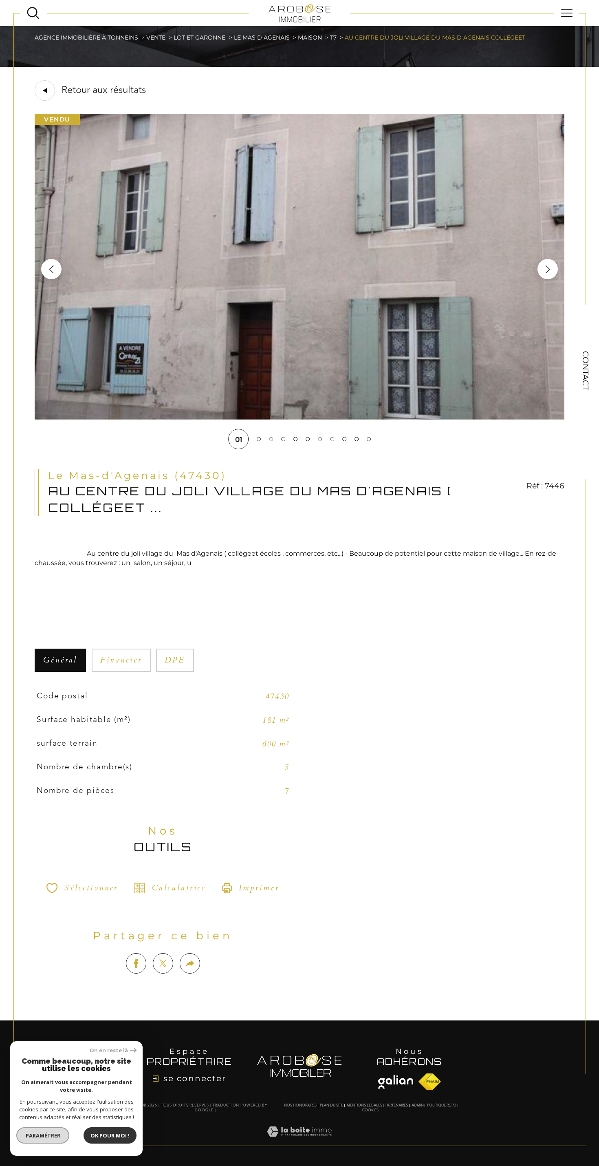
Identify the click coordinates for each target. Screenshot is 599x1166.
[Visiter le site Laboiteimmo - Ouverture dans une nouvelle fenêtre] (299, 1141)
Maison (310, 37)
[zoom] (299, 417)
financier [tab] (121, 660)
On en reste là (109, 1050)
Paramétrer (43, 1135)
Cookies (370, 1110)
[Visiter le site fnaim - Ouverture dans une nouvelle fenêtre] (395, 1082)
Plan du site (331, 1105)
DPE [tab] (175, 660)
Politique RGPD (441, 1105)
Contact (585, 370)
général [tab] (60, 660)
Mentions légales (364, 1105)
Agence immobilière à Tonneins (86, 37)
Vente (155, 37)
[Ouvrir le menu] (566, 13)
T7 (333, 37)
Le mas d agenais (262, 37)
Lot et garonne (199, 37)
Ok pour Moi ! (110, 1135)
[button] (547, 269)
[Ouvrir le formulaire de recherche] (33, 13)
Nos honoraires (300, 1105)
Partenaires (396, 1105)
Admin (418, 1105)
